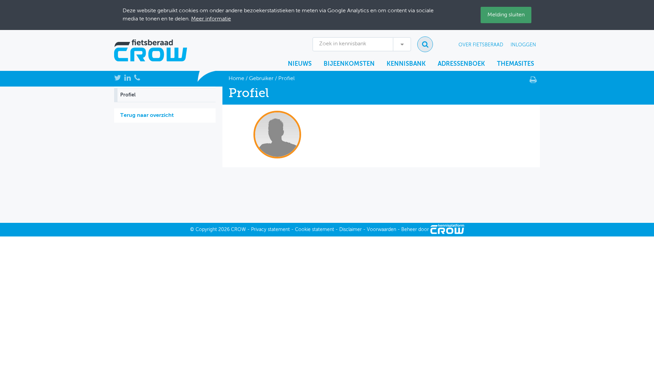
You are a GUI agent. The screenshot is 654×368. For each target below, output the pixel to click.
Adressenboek (461, 64)
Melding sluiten (506, 15)
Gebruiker (261, 78)
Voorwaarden (381, 229)
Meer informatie (211, 19)
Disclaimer (350, 229)
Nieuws (300, 64)
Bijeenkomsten (349, 64)
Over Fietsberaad (480, 45)
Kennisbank (406, 64)
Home (236, 78)
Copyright (206, 229)
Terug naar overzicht (147, 115)
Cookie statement (314, 229)
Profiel (128, 95)
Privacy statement (270, 229)
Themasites (515, 64)
